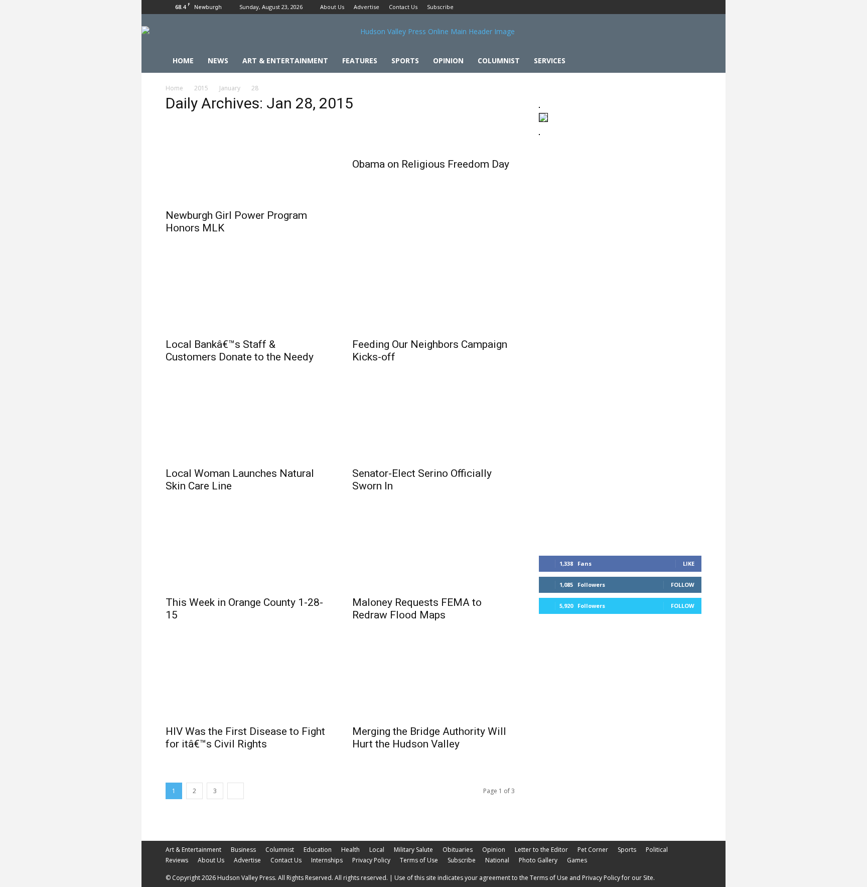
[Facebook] (660, 7)
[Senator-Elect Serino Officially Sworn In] (433, 421)
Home (183, 60)
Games (577, 860)
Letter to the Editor (541, 849)
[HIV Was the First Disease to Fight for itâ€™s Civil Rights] (247, 679)
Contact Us (403, 7)
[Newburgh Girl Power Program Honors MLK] (247, 162)
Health (350, 849)
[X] (693, 7)
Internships (327, 860)
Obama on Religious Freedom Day (430, 164)
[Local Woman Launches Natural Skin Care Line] (247, 421)
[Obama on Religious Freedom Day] (433, 137)
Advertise (366, 7)
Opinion (448, 60)
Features (359, 60)
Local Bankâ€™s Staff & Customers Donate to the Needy (240, 350)
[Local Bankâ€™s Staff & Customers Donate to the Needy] (247, 291)
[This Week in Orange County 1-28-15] (247, 550)
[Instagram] (677, 7)
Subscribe (440, 7)
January (229, 88)
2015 (201, 88)
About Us (332, 7)
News (218, 60)
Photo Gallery (538, 860)
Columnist (499, 60)
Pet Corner (592, 849)
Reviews (177, 860)
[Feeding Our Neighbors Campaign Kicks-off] (433, 291)
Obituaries (458, 849)
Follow (682, 584)
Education (318, 849)
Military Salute (413, 849)
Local (376, 849)
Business (243, 849)
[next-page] (235, 791)
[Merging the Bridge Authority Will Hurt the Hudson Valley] (433, 679)
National (497, 860)
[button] (689, 61)
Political (657, 849)
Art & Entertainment (285, 60)
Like (688, 563)
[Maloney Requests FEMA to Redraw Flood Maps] (433, 550)
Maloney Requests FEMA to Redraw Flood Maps (417, 608)
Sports (405, 60)
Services (549, 60)
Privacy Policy (371, 860)
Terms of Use (419, 860)
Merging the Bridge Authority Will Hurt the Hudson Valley (429, 737)
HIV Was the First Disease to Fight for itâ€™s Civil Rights (245, 737)
